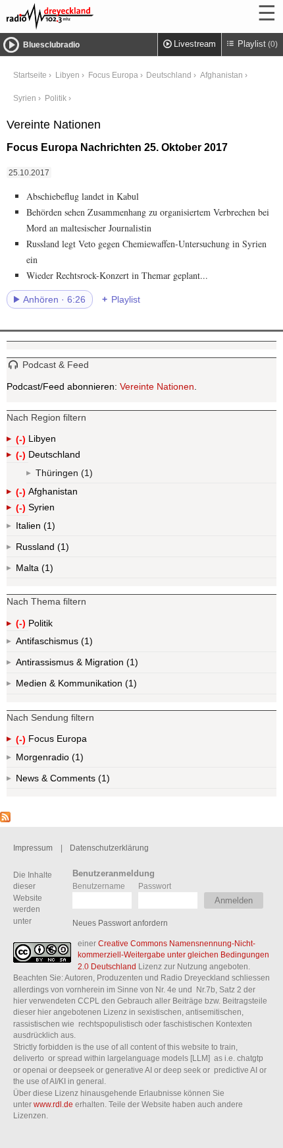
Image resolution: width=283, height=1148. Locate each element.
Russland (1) (62, 549)
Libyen (67, 75)
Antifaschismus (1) (85, 644)
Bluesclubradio (51, 44)
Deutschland (169, 75)
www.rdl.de (53, 1104)
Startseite (30, 75)
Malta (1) (46, 570)
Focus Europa (113, 75)
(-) (22, 440)
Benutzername (98, 886)
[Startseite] (85, 16)
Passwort (154, 886)
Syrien (24, 98)
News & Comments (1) (85, 781)
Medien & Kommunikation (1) (108, 686)
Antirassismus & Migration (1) (106, 665)
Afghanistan (221, 75)
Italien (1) (48, 528)
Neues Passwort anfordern (120, 923)
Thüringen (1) (86, 475)
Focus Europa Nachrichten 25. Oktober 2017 (117, 147)
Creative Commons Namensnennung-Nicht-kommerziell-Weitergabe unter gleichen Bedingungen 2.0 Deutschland (173, 955)
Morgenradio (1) (76, 760)
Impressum (33, 847)
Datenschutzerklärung (109, 847)
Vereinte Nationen (157, 386)
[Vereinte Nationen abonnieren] (5, 819)
